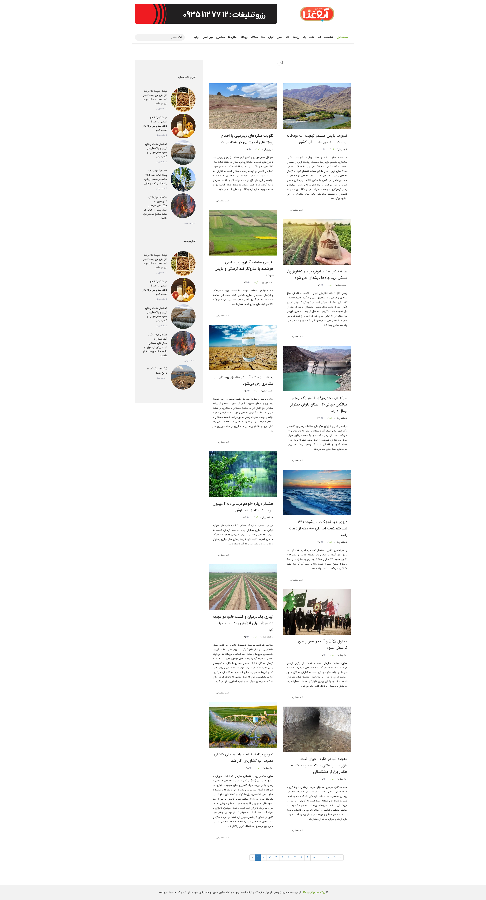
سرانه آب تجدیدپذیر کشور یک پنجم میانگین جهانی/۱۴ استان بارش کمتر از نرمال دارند (318, 404)
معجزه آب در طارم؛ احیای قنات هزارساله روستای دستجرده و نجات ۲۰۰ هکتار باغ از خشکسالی (318, 765)
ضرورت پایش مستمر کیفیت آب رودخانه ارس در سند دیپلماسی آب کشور (317, 139)
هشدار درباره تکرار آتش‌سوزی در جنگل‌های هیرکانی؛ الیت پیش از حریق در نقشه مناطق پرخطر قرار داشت (155, 207)
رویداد (244, 37)
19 (247, 149)
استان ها (232, 37)
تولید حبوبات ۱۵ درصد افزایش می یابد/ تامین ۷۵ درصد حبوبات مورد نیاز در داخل (155, 97)
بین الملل (208, 37)
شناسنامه (328, 37)
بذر (304, 37)
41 (322, 655)
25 (245, 391)
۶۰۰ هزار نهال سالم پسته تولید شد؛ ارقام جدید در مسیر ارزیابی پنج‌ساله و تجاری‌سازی (155, 177)
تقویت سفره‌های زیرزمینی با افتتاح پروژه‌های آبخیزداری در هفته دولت (247, 139)
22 (321, 149)
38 (247, 768)
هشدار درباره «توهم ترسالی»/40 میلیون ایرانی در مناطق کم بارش (243, 507)
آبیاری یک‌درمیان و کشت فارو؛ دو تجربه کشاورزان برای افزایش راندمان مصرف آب (243, 623)
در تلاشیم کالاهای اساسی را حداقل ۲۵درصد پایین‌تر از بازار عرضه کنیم (154, 124)
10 (314, 857)
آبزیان (271, 37)
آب (319, 37)
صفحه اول (342, 37)
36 (245, 517)
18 (328, 857)
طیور (280, 37)
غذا (263, 37)
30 (319, 285)
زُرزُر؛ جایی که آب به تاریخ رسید (157, 371)
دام (287, 37)
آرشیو (196, 37)
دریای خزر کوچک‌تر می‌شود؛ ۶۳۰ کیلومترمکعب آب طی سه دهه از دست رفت (318, 528)
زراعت (296, 37)
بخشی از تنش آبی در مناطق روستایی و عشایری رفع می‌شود (243, 380)
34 (319, 418)
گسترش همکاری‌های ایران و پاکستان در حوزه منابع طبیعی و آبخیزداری (156, 150)
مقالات (254, 37)
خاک (311, 37)
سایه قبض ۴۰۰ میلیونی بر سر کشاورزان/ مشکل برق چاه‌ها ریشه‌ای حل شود (317, 274)
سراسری (220, 37)
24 (245, 282)
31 (245, 637)
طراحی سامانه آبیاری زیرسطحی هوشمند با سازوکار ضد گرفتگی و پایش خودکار (244, 268)
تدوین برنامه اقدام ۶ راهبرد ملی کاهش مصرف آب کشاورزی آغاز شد (243, 757)
